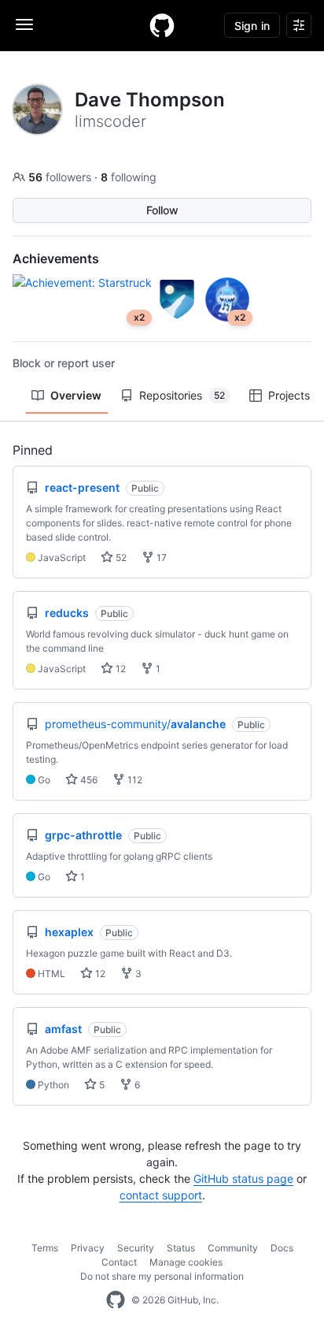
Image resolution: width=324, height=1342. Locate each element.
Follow (162, 210)
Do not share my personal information (162, 1276)
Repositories (182, 395)
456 (88, 780)
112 (133, 780)
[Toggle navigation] (24, 24)
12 (119, 669)
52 (120, 557)
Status (181, 1248)
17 (160, 557)
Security (135, 1248)
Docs (282, 1248)
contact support (161, 1195)
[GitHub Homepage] (115, 1300)
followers (61, 177)
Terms (44, 1248)
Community (233, 1248)
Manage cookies (186, 1262)
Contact (119, 1262)
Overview (75, 395)
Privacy (88, 1248)
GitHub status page (243, 1178)
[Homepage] (162, 25)
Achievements (56, 258)
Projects (289, 395)
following (128, 177)
